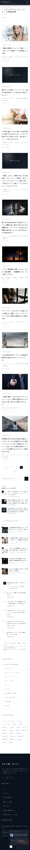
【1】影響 (6, 705)
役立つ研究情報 (7, 797)
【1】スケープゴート (9, 676)
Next (15, 471)
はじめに (5, 793)
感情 (24, 730)
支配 (18, 733)
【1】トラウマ (6, 265)
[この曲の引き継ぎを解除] (17, 846)
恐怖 (5, 730)
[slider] (23, 846)
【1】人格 (6, 689)
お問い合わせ (6, 806)
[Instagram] (7, 777)
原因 (5, 727)
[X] (3, 777)
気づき (5, 736)
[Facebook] (11, 777)
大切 (12, 727)
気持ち (12, 736)
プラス (19, 721)
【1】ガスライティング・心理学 (11, 672)
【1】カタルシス (8, 668)
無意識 (20, 736)
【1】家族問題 (7, 701)
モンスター (6, 724)
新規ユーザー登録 (7, 801)
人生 (14, 724)
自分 (19, 739)
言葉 (11, 742)
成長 (12, 733)
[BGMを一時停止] (11, 846)
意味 (18, 730)
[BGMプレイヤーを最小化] (25, 831)
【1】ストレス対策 (8, 681)
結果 (12, 739)
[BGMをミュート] (14, 846)
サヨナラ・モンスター (8, 721)
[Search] (26, 479)
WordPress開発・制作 (8, 810)
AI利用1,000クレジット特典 (10, 814)
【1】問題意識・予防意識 (10, 693)
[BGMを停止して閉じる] (27, 831)
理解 (5, 739)
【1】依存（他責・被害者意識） (11, 664)
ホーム (4, 789)
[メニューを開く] (27, 2)
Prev (6, 467)
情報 (11, 730)
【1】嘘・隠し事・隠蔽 (9, 697)
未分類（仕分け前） (7, 44)
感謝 (5, 733)
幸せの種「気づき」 (11, 764)
